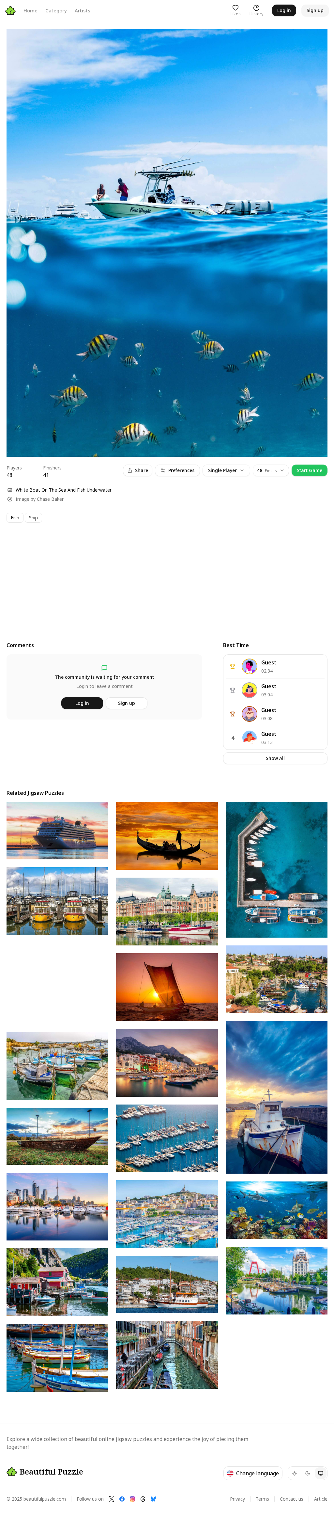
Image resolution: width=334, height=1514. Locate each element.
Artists (82, 10)
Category (56, 10)
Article (320, 1499)
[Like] (17, 40)
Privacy (237, 1499)
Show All (275, 758)
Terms (262, 1499)
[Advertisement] (167, 576)
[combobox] (271, 470)
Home (30, 10)
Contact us (291, 1499)
